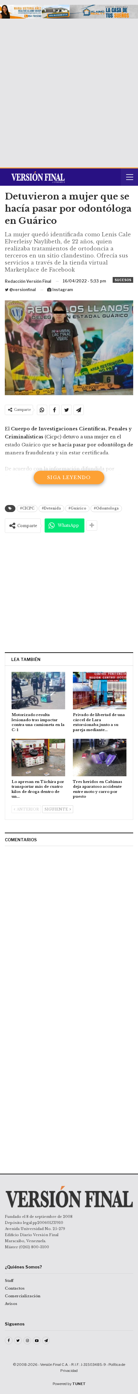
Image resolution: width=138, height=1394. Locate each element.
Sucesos (123, 280)
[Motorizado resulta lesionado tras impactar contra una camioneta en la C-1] (38, 690)
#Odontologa (106, 508)
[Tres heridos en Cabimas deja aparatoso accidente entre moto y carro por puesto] (99, 757)
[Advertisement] (69, 90)
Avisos (11, 1303)
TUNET (79, 1384)
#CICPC (27, 508)
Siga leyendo (69, 477)
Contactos (15, 1288)
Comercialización (22, 1296)
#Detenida (51, 508)
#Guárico (77, 508)
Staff (9, 1280)
